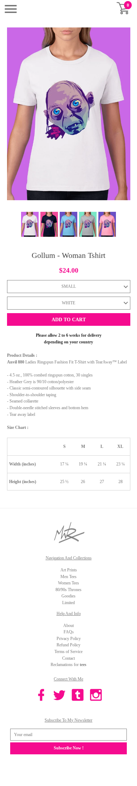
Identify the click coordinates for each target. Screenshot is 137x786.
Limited (68, 602)
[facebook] (41, 696)
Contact (68, 658)
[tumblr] (78, 696)
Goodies (68, 596)
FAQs (69, 631)
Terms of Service (68, 651)
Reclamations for (68, 664)
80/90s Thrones (68, 589)
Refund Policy (68, 644)
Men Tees (68, 576)
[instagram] (96, 696)
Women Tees (68, 583)
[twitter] (59, 696)
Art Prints (68, 570)
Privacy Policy (69, 638)
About (68, 625)
